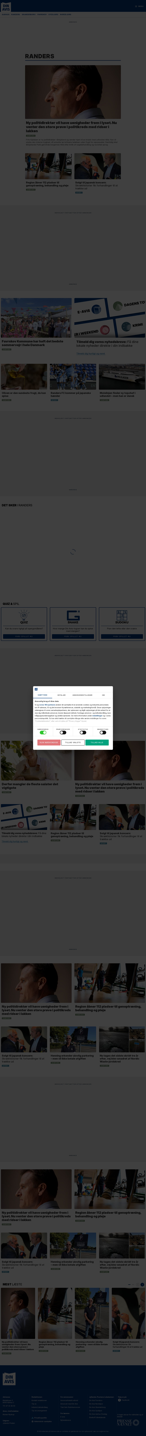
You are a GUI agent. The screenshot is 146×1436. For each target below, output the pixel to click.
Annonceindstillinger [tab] (82, 695)
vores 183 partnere (47, 705)
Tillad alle (97, 742)
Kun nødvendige (49, 742)
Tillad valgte (73, 742)
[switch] (63, 732)
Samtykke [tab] (42, 695)
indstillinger (97, 716)
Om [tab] (103, 695)
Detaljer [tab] (62, 695)
